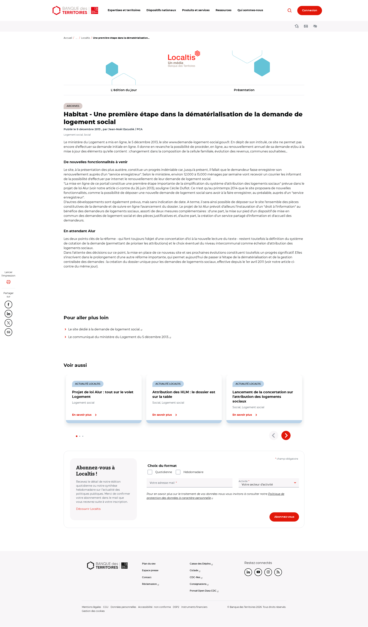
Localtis (85, 37)
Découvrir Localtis (88, 509)
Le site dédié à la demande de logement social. (104, 329)
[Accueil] (75, 10)
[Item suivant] (286, 435)
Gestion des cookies (93, 611)
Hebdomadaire (193, 472)
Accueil (68, 37)
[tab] (76, 436)
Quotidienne (163, 472)
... (76, 37)
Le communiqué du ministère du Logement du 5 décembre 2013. (118, 337)
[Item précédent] (273, 435)
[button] (124, 10)
